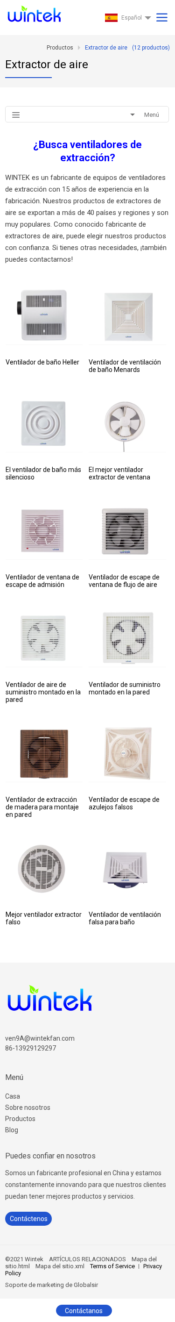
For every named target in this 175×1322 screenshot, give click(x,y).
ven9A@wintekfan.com (40, 1038)
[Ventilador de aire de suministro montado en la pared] (44, 638)
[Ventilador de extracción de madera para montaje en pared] (44, 753)
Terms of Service (112, 1266)
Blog (11, 1130)
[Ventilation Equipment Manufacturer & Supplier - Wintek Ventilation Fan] (33, 12)
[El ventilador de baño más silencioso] (44, 423)
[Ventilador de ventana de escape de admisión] (44, 530)
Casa (12, 1096)
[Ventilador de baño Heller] (44, 315)
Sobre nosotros (27, 1107)
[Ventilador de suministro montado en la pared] (127, 638)
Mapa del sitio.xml (59, 1266)
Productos (20, 1118)
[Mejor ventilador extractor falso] (44, 868)
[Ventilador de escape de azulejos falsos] (127, 753)
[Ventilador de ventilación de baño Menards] (127, 315)
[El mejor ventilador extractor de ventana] (127, 423)
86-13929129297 (30, 1048)
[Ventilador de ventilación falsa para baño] (127, 868)
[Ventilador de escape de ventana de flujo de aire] (127, 530)
